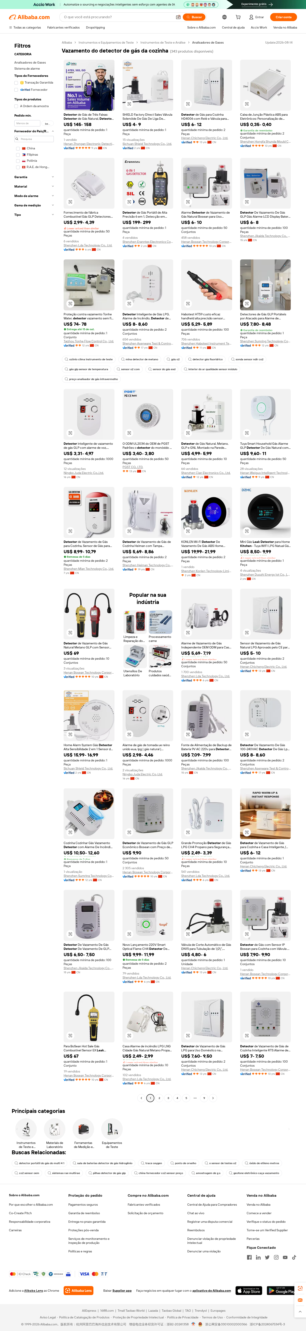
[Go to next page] (213, 1098)
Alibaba (67, 42)
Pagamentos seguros (83, 1204)
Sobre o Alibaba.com (24, 1195)
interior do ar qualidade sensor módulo (212, 369)
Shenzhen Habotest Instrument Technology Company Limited (206, 343)
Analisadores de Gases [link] (208, 42)
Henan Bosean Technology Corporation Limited (206, 241)
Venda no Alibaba (258, 1204)
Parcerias (253, 1238)
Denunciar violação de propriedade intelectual (211, 1241)
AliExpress (89, 1310)
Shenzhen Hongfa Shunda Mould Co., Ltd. (265, 141)
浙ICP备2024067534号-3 (267, 1324)
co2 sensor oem (29, 1173)
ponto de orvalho (185, 1163)
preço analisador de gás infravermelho (93, 379)
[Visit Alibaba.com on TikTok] (294, 1257)
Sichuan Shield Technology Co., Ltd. (147, 144)
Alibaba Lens (33, 1290)
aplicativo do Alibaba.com (211, 1290)
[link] (300, 1288)
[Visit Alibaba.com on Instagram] (276, 1257)
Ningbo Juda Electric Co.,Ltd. (84, 473)
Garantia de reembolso (84, 1213)
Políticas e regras (80, 1251)
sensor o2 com (130, 369)
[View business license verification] (193, 1324)
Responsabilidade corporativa (29, 1221)
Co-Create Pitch (20, 1213)
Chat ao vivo (195, 1213)
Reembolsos (196, 1230)
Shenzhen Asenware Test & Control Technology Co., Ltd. (148, 343)
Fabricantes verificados (144, 1204)
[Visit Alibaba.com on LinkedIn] (258, 1257)
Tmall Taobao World (131, 1310)
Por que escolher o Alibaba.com (31, 1204)
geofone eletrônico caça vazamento (256, 1173)
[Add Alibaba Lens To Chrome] (78, 1290)
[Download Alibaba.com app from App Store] (248, 1290)
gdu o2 (175, 359)
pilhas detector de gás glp (109, 1173)
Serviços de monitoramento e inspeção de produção (89, 1241)
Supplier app (122, 1290)
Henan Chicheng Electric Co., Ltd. (204, 138)
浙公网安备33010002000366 (226, 1324)
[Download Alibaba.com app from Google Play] (282, 1290)
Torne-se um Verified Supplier (267, 1230)
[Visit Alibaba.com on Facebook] (249, 1257)
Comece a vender (259, 1213)
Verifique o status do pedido (266, 1221)
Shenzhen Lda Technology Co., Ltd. (88, 245)
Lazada (153, 1310)
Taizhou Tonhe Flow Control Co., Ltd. (89, 341)
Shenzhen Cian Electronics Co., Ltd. (206, 473)
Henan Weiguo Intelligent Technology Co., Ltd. (265, 473)
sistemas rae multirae (66, 1173)
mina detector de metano (142, 359)
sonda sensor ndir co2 (249, 359)
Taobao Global (171, 1310)
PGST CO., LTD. (133, 467)
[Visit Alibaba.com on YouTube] (285, 1257)
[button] (178, 17)
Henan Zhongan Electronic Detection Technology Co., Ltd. (89, 144)
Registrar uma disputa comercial (209, 1221)
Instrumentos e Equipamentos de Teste (106, 42)
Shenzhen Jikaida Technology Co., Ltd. (265, 236)
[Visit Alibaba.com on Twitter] (267, 1257)
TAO (188, 1310)
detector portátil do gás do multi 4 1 (41, 1163)
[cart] (239, 18)
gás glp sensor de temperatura (88, 369)
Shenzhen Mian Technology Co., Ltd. (89, 568)
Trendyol (201, 1310)
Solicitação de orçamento (145, 1213)
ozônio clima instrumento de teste (91, 359)
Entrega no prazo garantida (87, 1221)
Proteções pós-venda (83, 1230)
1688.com (107, 1310)
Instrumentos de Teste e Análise (162, 42)
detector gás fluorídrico (208, 359)
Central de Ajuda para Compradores (212, 1204)
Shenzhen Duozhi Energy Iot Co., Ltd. (265, 574)
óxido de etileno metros (264, 1163)
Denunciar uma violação (204, 1251)
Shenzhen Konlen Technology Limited (206, 571)
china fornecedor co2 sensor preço (161, 1173)
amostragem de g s (208, 1173)
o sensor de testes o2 (222, 1163)
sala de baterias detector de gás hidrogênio (104, 1163)
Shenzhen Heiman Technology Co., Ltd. (148, 565)
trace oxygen (153, 1163)
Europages (218, 1310)
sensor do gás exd (164, 369)
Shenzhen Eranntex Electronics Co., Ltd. (148, 241)
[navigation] (34, 571)
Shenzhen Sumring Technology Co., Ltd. (265, 341)
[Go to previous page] (141, 1098)
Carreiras (15, 1230)
